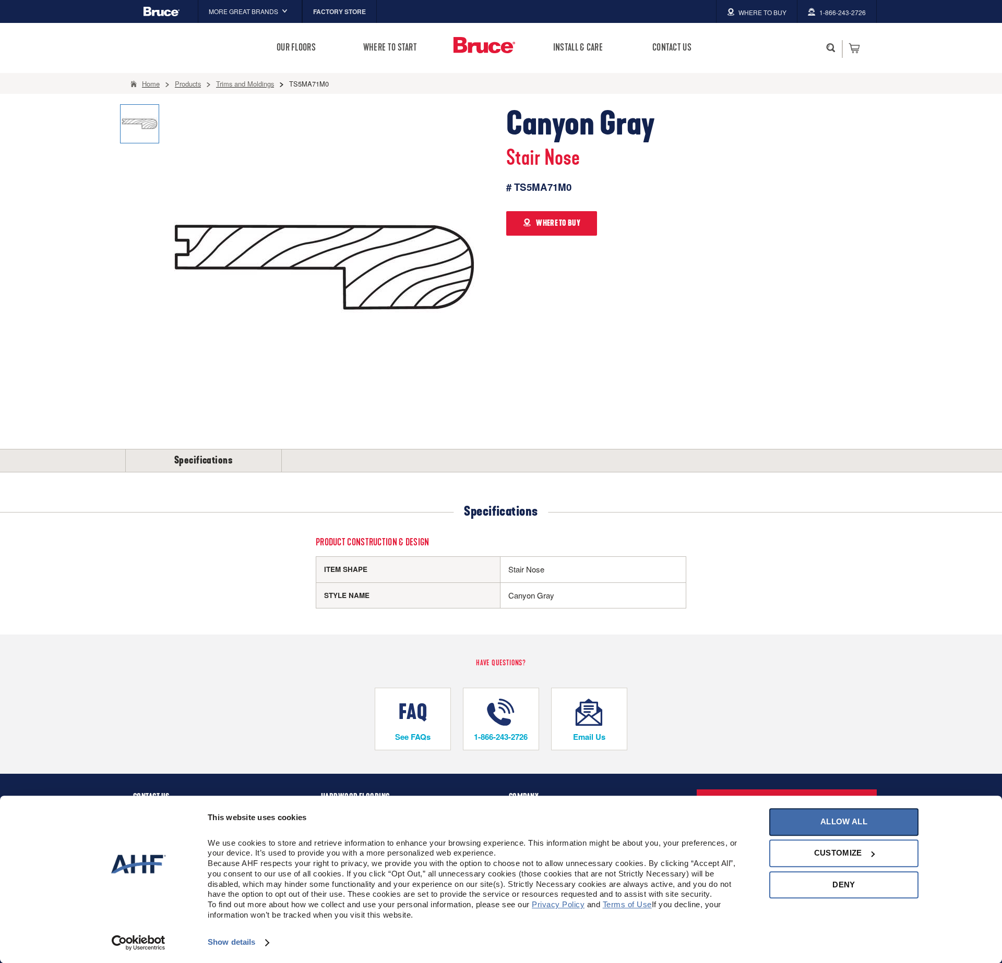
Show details (231, 942)
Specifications (203, 460)
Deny (843, 884)
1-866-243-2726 (501, 736)
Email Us (589, 736)
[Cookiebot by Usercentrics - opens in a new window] (138, 942)
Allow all (843, 821)
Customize (838, 853)
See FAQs (413, 736)
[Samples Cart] (854, 48)
